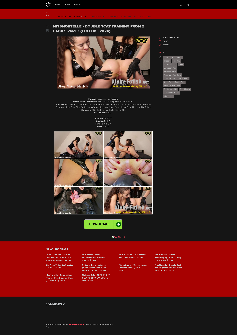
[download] (103, 224)
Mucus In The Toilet (172, 85)
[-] (47, 30)
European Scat (170, 68)
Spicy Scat (168, 82)
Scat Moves (185, 89)
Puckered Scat (170, 64)
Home (57, 4)
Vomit (181, 64)
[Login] (187, 4)
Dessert (167, 61)
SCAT (165, 41)
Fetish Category (72, 4)
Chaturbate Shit (171, 89)
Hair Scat (176, 61)
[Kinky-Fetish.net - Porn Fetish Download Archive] (48, 4)
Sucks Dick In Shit (171, 93)
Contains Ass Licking (173, 57)
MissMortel (168, 96)
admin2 (166, 45)
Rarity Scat (180, 82)
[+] (47, 26)
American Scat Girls (172, 75)
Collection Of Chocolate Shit (176, 78)
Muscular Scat (170, 71)
